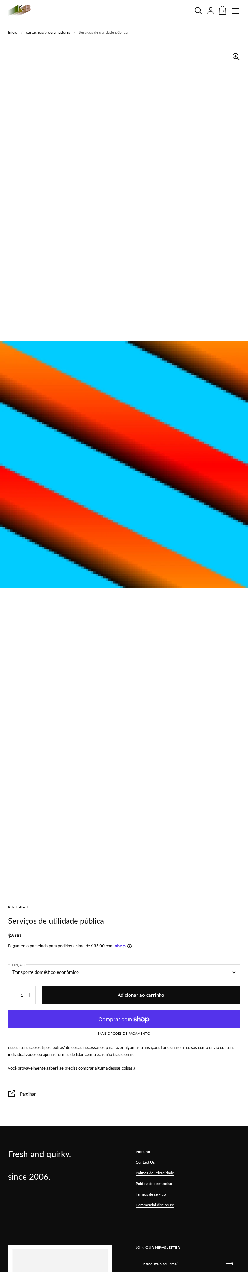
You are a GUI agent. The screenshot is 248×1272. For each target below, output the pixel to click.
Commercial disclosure (155, 1204)
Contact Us (145, 1162)
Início (12, 32)
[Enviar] (229, 1264)
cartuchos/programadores (48, 32)
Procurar (143, 1151)
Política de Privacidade (155, 1172)
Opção (18, 965)
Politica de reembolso (154, 1183)
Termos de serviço (151, 1194)
